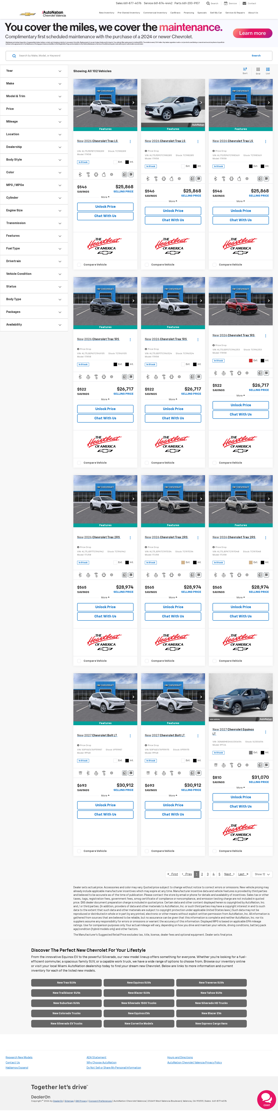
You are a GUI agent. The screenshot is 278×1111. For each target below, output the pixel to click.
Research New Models (19, 1057)
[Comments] (124, 174)
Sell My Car (216, 13)
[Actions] (130, 141)
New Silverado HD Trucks (211, 1003)
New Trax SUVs (66, 982)
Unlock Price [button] (105, 207)
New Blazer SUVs (139, 993)
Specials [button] (202, 13)
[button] (133, 103)
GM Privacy (81, 1101)
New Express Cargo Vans (211, 1023)
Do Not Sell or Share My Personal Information (114, 1067)
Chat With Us (105, 216)
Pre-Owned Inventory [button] (129, 13)
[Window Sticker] (131, 174)
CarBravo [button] (175, 13)
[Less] (105, 197)
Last (242, 874)
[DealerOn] (40, 1097)
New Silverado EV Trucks (66, 1023)
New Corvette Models (139, 1023)
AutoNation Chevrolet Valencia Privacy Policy (194, 1062)
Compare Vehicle (95, 264)
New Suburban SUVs (66, 1003)
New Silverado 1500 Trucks (138, 1003)
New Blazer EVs (211, 1013)
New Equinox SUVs (139, 982)
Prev (187, 874)
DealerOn (58, 1101)
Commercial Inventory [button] (155, 13)
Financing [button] (189, 13)
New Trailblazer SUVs (66, 993)
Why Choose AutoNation (101, 1062)
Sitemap (69, 1101)
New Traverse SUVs (211, 982)
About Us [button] (253, 13)
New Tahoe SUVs (211, 993)
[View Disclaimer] (112, 174)
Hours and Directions (180, 1057)
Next (228, 874)
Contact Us (13, 1062)
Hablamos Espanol (17, 1067)
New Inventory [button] (106, 13)
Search (256, 56)
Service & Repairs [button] (235, 13)
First (173, 874)
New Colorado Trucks (67, 1013)
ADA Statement (96, 1057)
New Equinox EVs (139, 1013)
